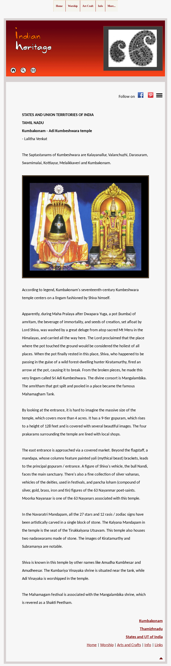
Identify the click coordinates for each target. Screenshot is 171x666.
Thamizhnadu (151, 629)
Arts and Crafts (129, 645)
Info (148, 645)
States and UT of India (144, 637)
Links (159, 645)
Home (92, 645)
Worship (107, 645)
